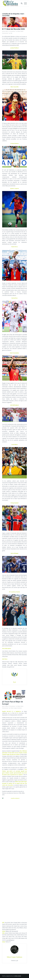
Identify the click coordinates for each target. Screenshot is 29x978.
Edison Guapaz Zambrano (16, 708)
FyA (11, 33)
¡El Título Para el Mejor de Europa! (12, 703)
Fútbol (18, 31)
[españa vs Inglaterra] (14, 695)
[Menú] (24, 3)
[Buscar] (20, 3)
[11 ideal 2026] (14, 22)
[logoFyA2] (12, 3)
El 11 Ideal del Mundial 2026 (13, 29)
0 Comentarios (12, 31)
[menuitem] (20, 3)
